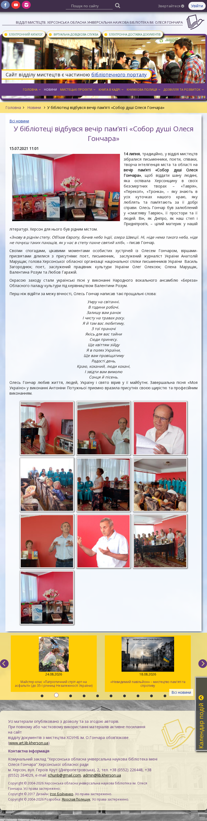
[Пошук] (118, 5)
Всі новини (19, 120)
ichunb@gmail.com (64, 775)
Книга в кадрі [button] (109, 89)
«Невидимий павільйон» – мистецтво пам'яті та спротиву (53, 680)
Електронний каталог (23, 34)
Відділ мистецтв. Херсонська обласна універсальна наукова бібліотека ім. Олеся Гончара (99, 22)
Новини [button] (50, 89)
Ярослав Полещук (76, 799)
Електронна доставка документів (132, 34)
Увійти (197, 5)
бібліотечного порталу (119, 74)
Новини (34, 107)
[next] (202, 663)
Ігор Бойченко (61, 794)
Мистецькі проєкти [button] (76, 89)
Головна (13, 107)
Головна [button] (30, 89)
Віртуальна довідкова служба (73, 34)
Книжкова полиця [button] (142, 89)
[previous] (4, 663)
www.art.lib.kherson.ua (28, 742)
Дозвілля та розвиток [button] (182, 89)
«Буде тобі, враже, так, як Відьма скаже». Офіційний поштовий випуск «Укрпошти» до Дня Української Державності (148, 682)
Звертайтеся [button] (169, 5)
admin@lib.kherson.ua (102, 775)
